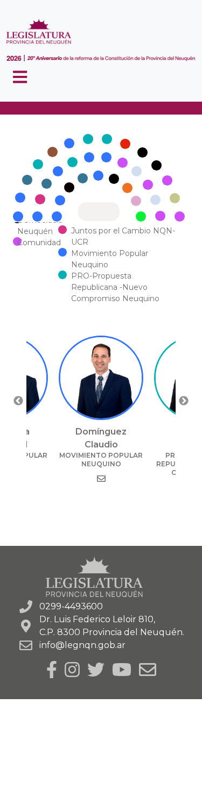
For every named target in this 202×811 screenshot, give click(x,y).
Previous (18, 401)
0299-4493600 (71, 606)
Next (183, 401)
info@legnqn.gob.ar (82, 645)
